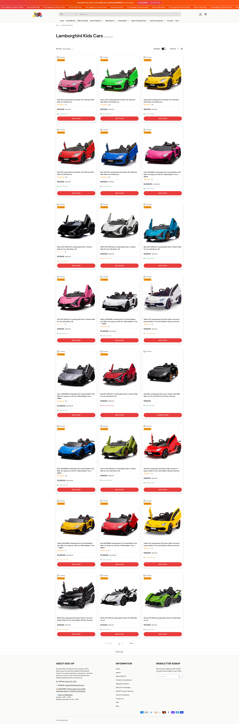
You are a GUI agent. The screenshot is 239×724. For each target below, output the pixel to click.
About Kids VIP (121, 676)
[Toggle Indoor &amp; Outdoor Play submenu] (147, 21)
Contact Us (120, 699)
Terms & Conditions (122, 695)
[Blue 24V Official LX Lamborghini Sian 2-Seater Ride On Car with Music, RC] (163, 225)
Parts (177, 21)
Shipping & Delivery (122, 684)
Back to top (119, 652)
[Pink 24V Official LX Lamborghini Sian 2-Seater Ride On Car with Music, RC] (76, 297)
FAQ (117, 702)
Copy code (156, 3)
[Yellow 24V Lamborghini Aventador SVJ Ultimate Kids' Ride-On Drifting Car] (163, 78)
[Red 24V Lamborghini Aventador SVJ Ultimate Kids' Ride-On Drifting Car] (76, 150)
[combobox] (119, 14)
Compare (156, 49)
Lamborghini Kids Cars (67, 25)
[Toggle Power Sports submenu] (128, 21)
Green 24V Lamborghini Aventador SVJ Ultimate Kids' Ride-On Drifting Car (117, 101)
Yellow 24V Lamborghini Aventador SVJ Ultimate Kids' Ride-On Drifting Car (161, 101)
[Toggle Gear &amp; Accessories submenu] (164, 21)
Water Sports (109, 21)
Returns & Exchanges (123, 687)
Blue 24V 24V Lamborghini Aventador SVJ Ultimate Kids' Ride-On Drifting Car (118, 173)
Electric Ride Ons (95, 21)
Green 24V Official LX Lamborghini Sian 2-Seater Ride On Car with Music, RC (118, 470)
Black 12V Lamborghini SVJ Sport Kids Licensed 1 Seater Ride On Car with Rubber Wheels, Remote (75, 619)
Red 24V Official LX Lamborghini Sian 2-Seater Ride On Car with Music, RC (119, 395)
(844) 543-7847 (71, 681)
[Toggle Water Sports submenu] (115, 21)
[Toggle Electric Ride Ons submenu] (102, 21)
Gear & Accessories (156, 21)
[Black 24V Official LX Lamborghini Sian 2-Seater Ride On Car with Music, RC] (76, 225)
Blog (117, 706)
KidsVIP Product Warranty (125, 691)
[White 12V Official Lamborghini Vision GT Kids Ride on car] (119, 596)
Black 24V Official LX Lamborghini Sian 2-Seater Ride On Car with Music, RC (74, 248)
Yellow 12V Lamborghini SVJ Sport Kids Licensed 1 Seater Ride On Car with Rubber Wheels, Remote (162, 544)
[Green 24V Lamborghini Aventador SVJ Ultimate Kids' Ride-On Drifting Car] (119, 78)
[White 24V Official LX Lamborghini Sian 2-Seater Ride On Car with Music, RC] (119, 225)
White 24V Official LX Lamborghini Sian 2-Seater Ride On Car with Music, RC (118, 248)
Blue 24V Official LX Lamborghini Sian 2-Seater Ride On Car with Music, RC (162, 248)
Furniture (170, 21)
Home (62, 21)
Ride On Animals (82, 21)
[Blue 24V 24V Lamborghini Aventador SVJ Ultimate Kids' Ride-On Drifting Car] (119, 150)
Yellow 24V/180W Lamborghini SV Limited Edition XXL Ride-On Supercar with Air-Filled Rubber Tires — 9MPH (75, 545)
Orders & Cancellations (124, 680)
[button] (206, 14)
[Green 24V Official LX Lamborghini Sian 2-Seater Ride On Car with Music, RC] (119, 447)
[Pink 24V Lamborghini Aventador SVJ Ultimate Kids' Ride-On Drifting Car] (76, 78)
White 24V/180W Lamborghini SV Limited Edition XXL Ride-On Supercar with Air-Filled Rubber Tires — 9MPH (118, 321)
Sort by (58, 49)
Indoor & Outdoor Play (138, 21)
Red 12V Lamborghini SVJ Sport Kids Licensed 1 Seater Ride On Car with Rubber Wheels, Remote (161, 470)
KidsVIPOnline (64, 720)
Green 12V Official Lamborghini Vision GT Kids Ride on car (162, 619)
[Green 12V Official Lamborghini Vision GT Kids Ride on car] (163, 596)
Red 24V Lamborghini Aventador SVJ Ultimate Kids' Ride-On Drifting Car (75, 173)
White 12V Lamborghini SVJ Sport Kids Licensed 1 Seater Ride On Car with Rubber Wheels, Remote (161, 320)
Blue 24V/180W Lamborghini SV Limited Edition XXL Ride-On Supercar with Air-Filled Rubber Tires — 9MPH (75, 471)
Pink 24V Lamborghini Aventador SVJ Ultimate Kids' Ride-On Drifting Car (75, 101)
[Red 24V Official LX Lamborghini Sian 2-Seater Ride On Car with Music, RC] (119, 372)
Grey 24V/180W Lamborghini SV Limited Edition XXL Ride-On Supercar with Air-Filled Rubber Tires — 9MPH (76, 396)
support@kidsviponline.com (74, 685)
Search (118, 673)
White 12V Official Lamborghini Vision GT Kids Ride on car (118, 619)
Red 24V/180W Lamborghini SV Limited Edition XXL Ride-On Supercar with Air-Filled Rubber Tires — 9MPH (118, 545)
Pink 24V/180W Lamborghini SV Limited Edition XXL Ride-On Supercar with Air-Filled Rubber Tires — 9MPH (162, 174)
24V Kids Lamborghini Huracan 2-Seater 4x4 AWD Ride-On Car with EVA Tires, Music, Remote (162, 395)
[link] (108, 643)
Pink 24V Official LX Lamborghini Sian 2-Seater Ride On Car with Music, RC (76, 320)
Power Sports (122, 21)
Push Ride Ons (70, 21)
